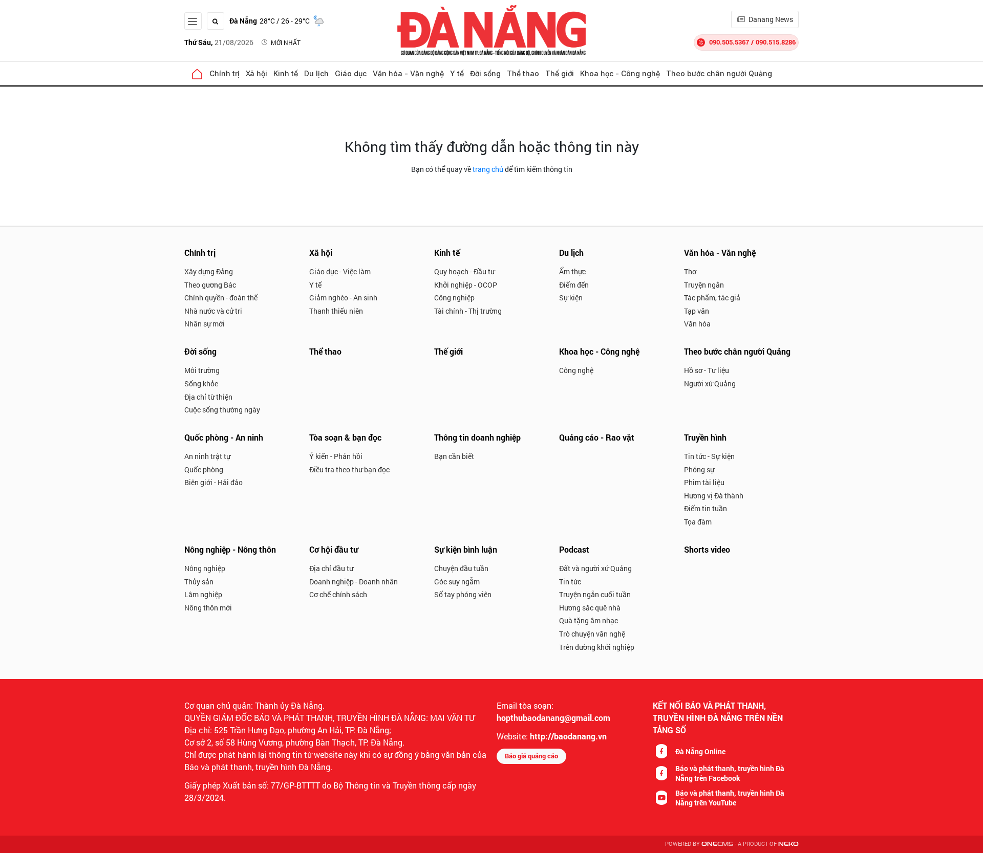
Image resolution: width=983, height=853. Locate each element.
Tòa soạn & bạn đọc (345, 437)
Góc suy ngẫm (457, 581)
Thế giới (559, 73)
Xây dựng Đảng (208, 271)
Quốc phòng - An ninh (223, 437)
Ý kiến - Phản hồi (335, 456)
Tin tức (570, 581)
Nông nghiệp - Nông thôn (230, 549)
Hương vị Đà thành (713, 495)
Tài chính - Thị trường (468, 311)
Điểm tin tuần (705, 508)
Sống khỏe (201, 383)
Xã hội (256, 73)
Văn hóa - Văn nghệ (408, 73)
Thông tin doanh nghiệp (477, 437)
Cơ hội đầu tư (333, 549)
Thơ (690, 271)
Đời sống (485, 73)
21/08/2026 (218, 42)
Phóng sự (699, 469)
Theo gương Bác (210, 285)
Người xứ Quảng (710, 383)
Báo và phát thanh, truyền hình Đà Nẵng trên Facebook (729, 773)
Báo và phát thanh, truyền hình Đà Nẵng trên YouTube (729, 797)
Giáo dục (351, 73)
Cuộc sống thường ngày (222, 409)
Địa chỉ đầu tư (331, 568)
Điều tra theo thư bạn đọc (349, 469)
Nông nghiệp (204, 568)
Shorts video (707, 549)
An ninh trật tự (207, 456)
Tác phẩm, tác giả (712, 297)
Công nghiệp (454, 297)
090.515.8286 (776, 42)
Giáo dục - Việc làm (340, 271)
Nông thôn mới (208, 608)
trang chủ (488, 169)
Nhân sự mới (204, 324)
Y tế (457, 73)
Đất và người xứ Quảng (595, 568)
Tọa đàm (698, 522)
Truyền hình (705, 437)
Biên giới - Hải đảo (213, 482)
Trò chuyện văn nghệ (592, 634)
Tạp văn (696, 311)
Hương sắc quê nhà (590, 608)
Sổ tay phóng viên (463, 594)
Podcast (574, 549)
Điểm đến (574, 285)
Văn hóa (697, 324)
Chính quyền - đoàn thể (221, 297)
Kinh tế (285, 73)
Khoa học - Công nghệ (620, 73)
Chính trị (224, 73)
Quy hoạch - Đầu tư (464, 271)
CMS (717, 844)
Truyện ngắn (704, 285)
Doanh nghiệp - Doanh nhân (353, 581)
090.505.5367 (729, 42)
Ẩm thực (572, 271)
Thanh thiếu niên (336, 311)
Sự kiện (571, 297)
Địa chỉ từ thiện (208, 397)
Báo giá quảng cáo (531, 755)
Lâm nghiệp (203, 594)
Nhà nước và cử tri (213, 311)
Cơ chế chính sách (338, 594)
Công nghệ (576, 370)
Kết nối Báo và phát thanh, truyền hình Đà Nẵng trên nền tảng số (718, 717)
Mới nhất (286, 42)
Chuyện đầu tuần (461, 568)
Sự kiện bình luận (465, 549)
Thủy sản (198, 581)
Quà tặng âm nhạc (588, 620)
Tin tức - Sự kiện (709, 456)
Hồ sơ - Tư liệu (706, 370)
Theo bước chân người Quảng (719, 73)
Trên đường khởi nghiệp (596, 647)
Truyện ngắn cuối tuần (595, 594)
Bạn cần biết (454, 456)
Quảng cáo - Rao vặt (596, 437)
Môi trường (202, 370)
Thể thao (523, 73)
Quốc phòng (203, 469)
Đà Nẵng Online (700, 751)
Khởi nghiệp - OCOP (465, 285)
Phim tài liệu (704, 482)
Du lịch (316, 73)
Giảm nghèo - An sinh (343, 297)
